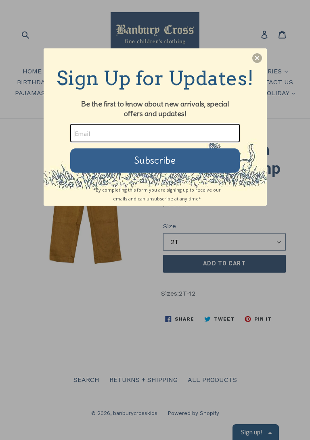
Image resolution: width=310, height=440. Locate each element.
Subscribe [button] (155, 160)
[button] (257, 58)
